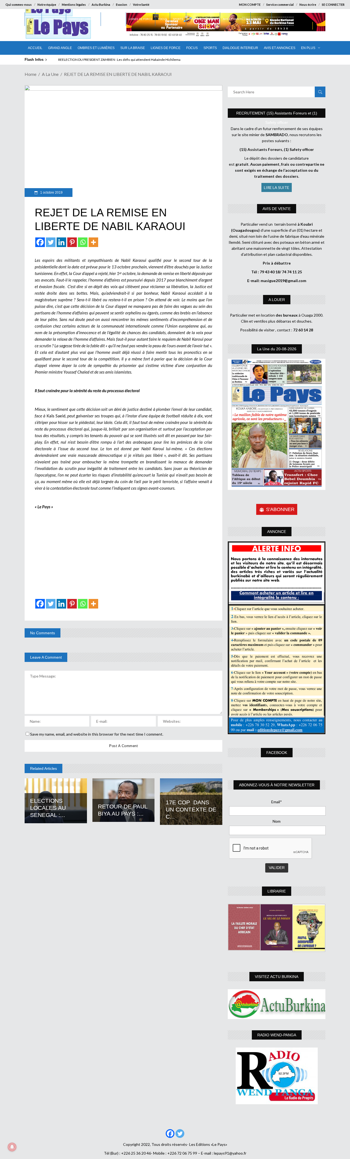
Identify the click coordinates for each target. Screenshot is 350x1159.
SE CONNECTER (333, 4)
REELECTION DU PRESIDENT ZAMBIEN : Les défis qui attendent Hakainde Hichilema (119, 60)
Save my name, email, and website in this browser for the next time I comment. (96, 734)
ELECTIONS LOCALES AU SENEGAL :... (48, 807)
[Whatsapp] (83, 242)
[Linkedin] (61, 242)
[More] (93, 242)
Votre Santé (141, 4)
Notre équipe (46, 4)
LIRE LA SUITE (276, 187)
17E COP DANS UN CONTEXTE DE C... (191, 809)
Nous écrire (307, 4)
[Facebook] (40, 242)
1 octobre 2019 (51, 192)
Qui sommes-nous (18, 4)
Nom (277, 821)
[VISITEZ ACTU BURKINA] (276, 1004)
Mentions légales (74, 4)
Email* (276, 801)
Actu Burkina (101, 4)
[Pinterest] (72, 242)
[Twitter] (51, 242)
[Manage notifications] (12, 1147)
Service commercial (280, 4)
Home (30, 74)
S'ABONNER (280, 509)
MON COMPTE (250, 4)
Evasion (121, 4)
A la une (50, 74)
